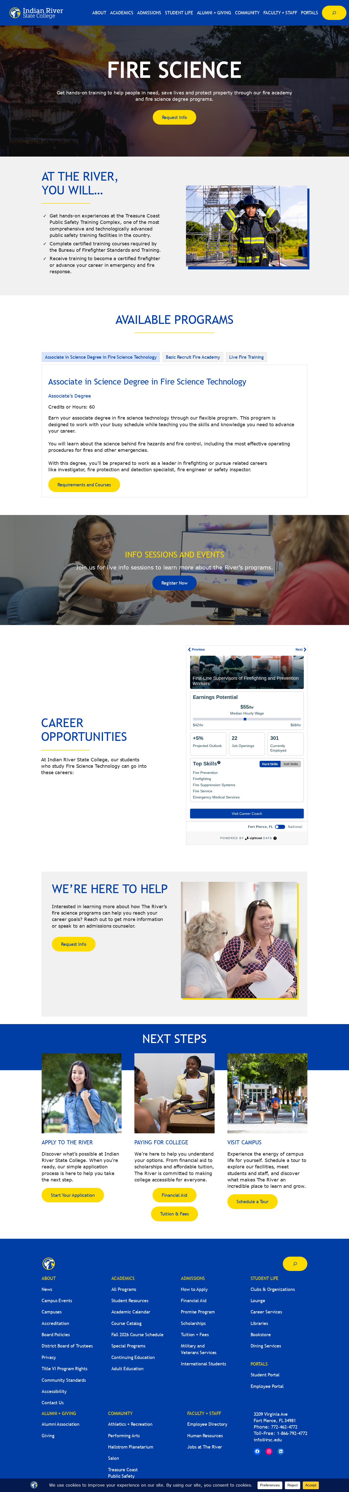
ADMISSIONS (193, 1278)
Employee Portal (267, 1386)
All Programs (123, 1289)
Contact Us (53, 1403)
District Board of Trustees (67, 1346)
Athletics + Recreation (130, 1424)
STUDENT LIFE (265, 1278)
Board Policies (56, 1334)
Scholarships (193, 1323)
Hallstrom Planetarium (130, 1447)
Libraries (259, 1323)
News (47, 1289)
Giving (48, 1436)
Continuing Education (133, 1357)
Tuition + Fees (195, 1334)
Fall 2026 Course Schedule (137, 1334)
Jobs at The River (204, 1447)
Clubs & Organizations (273, 1289)
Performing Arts (124, 1436)
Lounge (258, 1300)
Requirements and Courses (84, 485)
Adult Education (127, 1369)
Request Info (174, 117)
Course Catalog (126, 1323)
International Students (203, 1364)
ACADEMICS (123, 1278)
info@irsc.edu (268, 1440)
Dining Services (266, 1346)
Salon (113, 1458)
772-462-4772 (284, 1427)
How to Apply (194, 1289)
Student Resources (129, 1300)
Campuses (52, 1312)
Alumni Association (60, 1424)
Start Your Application (73, 1195)
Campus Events (57, 1300)
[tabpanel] (174, 431)
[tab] (101, 357)
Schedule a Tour (253, 1201)
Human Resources (205, 1436)
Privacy (49, 1357)
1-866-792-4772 (292, 1433)
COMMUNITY (120, 1413)
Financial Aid (174, 1195)
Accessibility (54, 1391)
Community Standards (64, 1380)
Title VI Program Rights (64, 1369)
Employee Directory (207, 1424)
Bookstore (261, 1334)
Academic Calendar (130, 1312)
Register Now (174, 583)
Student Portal (265, 1375)
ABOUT (49, 1278)
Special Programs (128, 1346)
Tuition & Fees (174, 1214)
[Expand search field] (334, 13)
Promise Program (198, 1312)
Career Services (266, 1312)
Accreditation (55, 1323)
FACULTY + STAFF (204, 1413)
